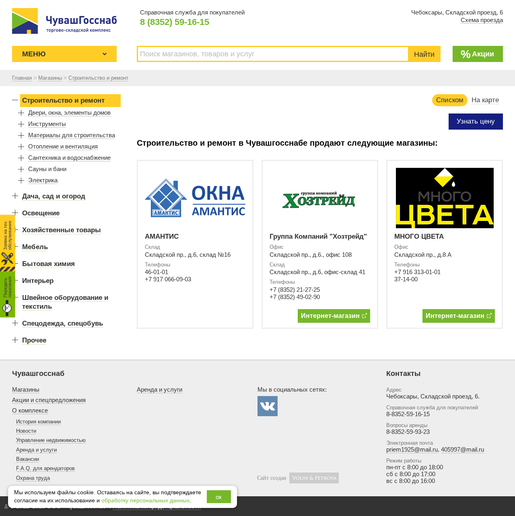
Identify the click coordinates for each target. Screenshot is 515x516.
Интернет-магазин (330, 315)
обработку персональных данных (145, 500)
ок (219, 496)
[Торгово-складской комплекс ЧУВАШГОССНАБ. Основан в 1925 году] (64, 21)
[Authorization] (6, 506)
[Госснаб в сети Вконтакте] (268, 406)
